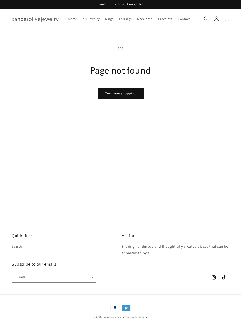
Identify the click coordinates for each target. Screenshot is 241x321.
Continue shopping (121, 93)
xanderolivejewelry (113, 316)
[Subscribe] (91, 277)
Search (17, 246)
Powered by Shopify (136, 316)
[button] (206, 19)
